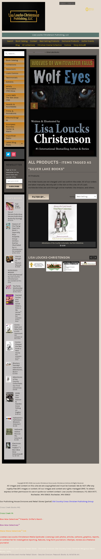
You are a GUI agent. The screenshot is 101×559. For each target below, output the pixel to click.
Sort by (72, 197)
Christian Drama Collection (50, 45)
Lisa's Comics (12, 73)
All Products (39, 52)
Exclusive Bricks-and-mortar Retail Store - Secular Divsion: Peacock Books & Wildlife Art (39, 554)
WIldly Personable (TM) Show (11, 88)
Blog (18, 45)
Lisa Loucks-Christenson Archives (60, 483)
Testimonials (11, 77)
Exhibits (9, 82)
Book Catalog (22, 41)
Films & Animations (11, 112)
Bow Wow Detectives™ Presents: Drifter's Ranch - (21, 519)
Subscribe (14, 186)
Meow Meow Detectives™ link (13, 531)
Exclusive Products (70, 41)
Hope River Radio (11, 137)
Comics (67, 45)
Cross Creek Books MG (10, 507)
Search (10, 41)
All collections (28, 45)
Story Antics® (80, 45)
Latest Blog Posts (15, 144)
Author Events (88, 41)
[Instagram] (13, 154)
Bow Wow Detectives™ (10, 525)
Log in (63, 3)
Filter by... (38, 197)
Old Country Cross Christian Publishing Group (72, 501)
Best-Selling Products (49, 41)
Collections (11, 65)
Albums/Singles (12, 118)
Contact (33, 41)
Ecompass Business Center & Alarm (10, 128)
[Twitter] (8, 154)
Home (30, 52)
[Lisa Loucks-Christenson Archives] (23, 16)
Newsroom (11, 69)
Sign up (71, 3)
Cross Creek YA (6, 513)
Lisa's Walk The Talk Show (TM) (12, 97)
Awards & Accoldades (11, 105)
